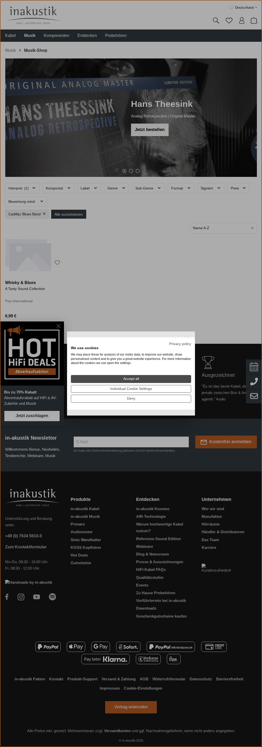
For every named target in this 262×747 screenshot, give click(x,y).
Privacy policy (180, 344)
